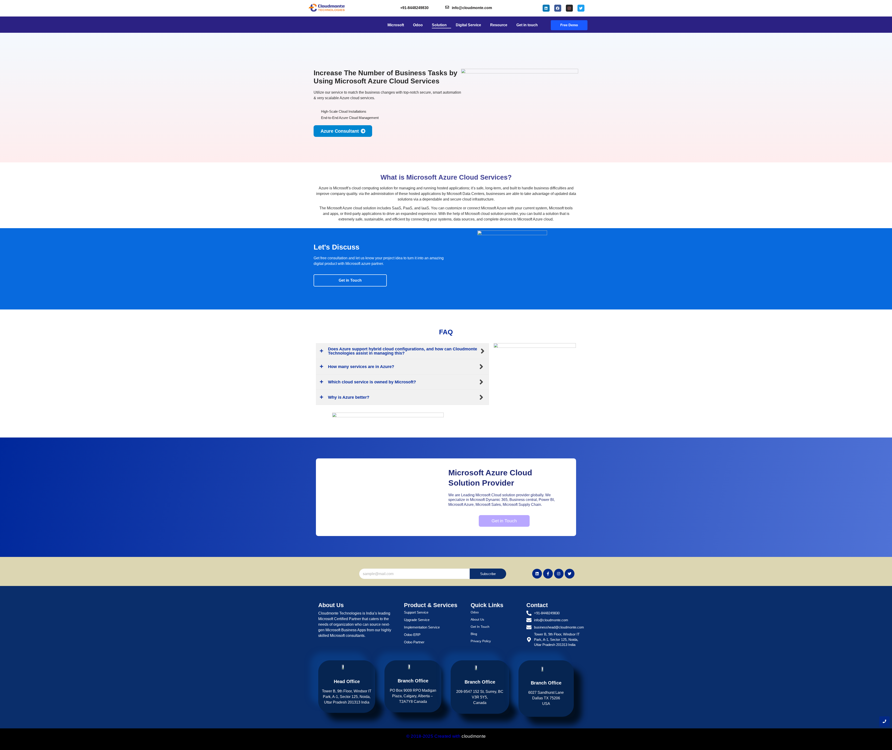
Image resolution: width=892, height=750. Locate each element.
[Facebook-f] (548, 574)
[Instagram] (569, 8)
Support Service (416, 612)
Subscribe (488, 574)
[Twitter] (580, 8)
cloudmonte (474, 736)
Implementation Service (422, 627)
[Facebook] (557, 8)
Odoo (475, 612)
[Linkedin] (546, 8)
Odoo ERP (412, 635)
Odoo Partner (414, 642)
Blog (474, 634)
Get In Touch (480, 626)
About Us (477, 619)
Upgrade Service (417, 620)
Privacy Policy (481, 641)
